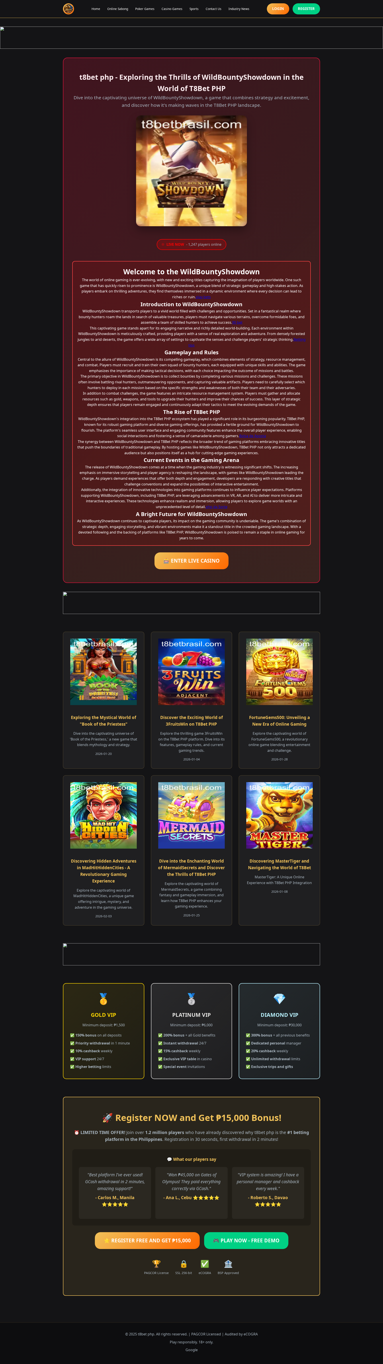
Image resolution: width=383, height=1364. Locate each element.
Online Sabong (117, 9)
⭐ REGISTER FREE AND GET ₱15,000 (147, 1240)
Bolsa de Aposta (252, 435)
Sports (194, 9)
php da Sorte (216, 506)
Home (96, 9)
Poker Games (144, 9)
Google (192, 1349)
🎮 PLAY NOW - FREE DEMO (246, 1240)
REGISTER (306, 8)
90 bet (237, 322)
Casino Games (172, 9)
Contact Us (213, 9)
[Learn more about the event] (191, 38)
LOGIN (278, 8)
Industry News (239, 9)
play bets (203, 296)
